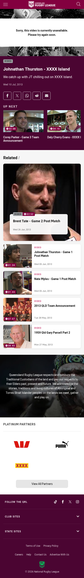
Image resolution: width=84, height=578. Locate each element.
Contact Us (40, 554)
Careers (19, 554)
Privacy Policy (50, 545)
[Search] (78, 4)
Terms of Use (33, 545)
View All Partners (42, 484)
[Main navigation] (5, 4)
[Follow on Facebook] (62, 501)
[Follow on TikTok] (55, 501)
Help (28, 554)
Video (8, 61)
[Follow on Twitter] (70, 501)
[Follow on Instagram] (77, 501)
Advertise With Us (59, 554)
